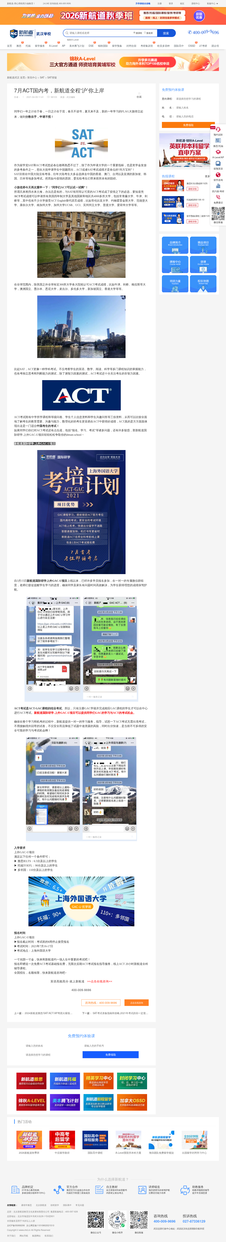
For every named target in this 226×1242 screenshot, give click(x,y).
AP (63, 45)
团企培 (215, 45)
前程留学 (54, 1205)
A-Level (53, 45)
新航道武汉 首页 (16, 77)
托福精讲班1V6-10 (195, 199)
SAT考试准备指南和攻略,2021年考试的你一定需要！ (122, 1013)
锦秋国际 (103, 45)
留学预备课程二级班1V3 (198, 215)
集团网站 (36, 1236)
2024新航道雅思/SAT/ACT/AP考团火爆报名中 (50, 1013)
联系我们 (49, 1236)
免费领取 (110, 1054)
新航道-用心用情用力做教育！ (21, 3)
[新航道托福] (65, 1081)
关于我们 (11, 1236)
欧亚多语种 (163, 45)
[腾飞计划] (65, 1102)
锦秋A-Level (73, 39)
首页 (9, 45)
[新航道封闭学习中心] (132, 1081)
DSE (91, 45)
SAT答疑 (52, 77)
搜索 (166, 33)
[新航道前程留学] (98, 1102)
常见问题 (80, 1205)
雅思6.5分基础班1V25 (197, 183)
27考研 (203, 45)
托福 (28, 45)
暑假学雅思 (26, 1205)
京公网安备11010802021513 (40, 1225)
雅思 (18, 45)
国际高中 (179, 45)
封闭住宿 (131, 45)
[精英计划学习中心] (98, 1081)
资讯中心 (32, 77)
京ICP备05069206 (16, 1225)
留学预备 (117, 45)
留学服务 (40, 45)
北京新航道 (41, 1205)
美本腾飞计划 (76, 45)
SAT (42, 77)
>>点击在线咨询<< (99, 981)
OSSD (191, 45)
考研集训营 (147, 45)
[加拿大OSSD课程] (132, 1102)
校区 (182, 3)
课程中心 (195, 3)
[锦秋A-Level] (31, 1102)
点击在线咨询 (136, 1002)
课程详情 (192, 188)
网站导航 (24, 1236)
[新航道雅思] (31, 1081)
